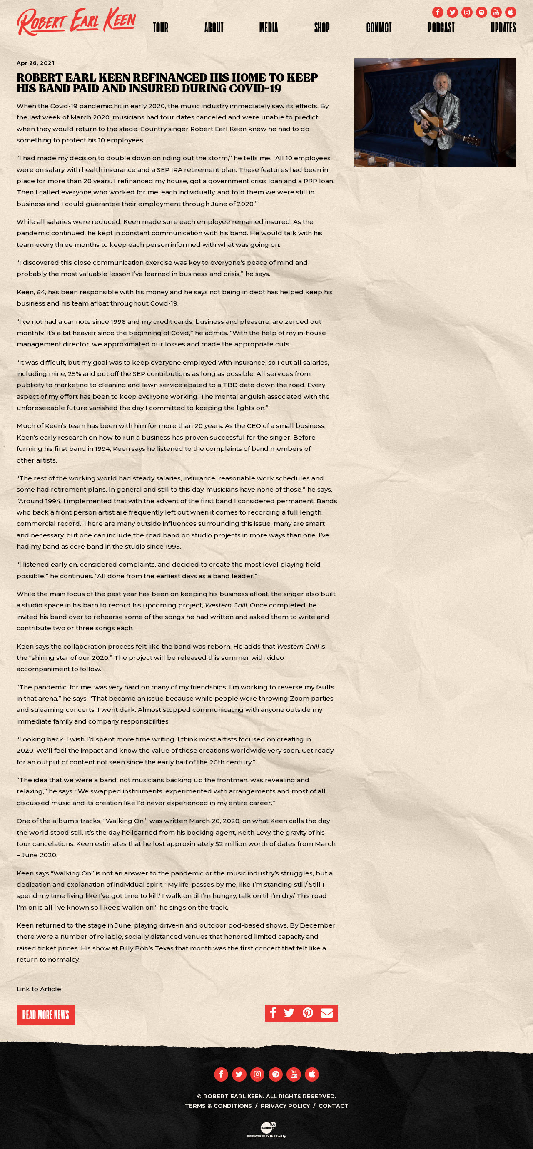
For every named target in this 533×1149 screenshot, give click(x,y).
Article (50, 989)
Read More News (45, 1014)
